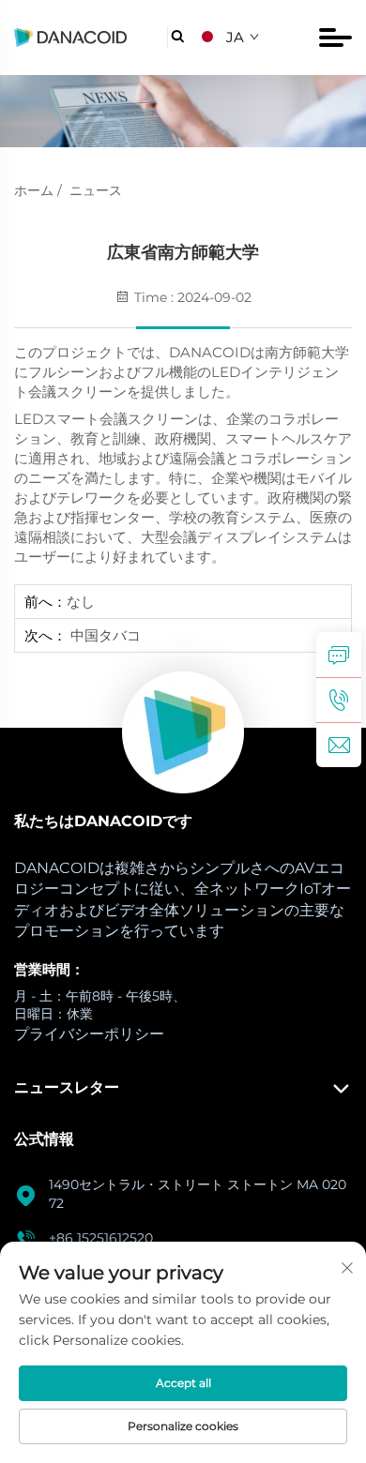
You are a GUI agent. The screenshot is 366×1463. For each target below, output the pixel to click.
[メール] (338, 744)
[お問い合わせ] (338, 654)
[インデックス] (183, 732)
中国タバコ (104, 635)
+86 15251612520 (101, 1237)
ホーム (33, 190)
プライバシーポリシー (89, 1034)
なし (81, 602)
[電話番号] (338, 699)
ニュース (95, 190)
